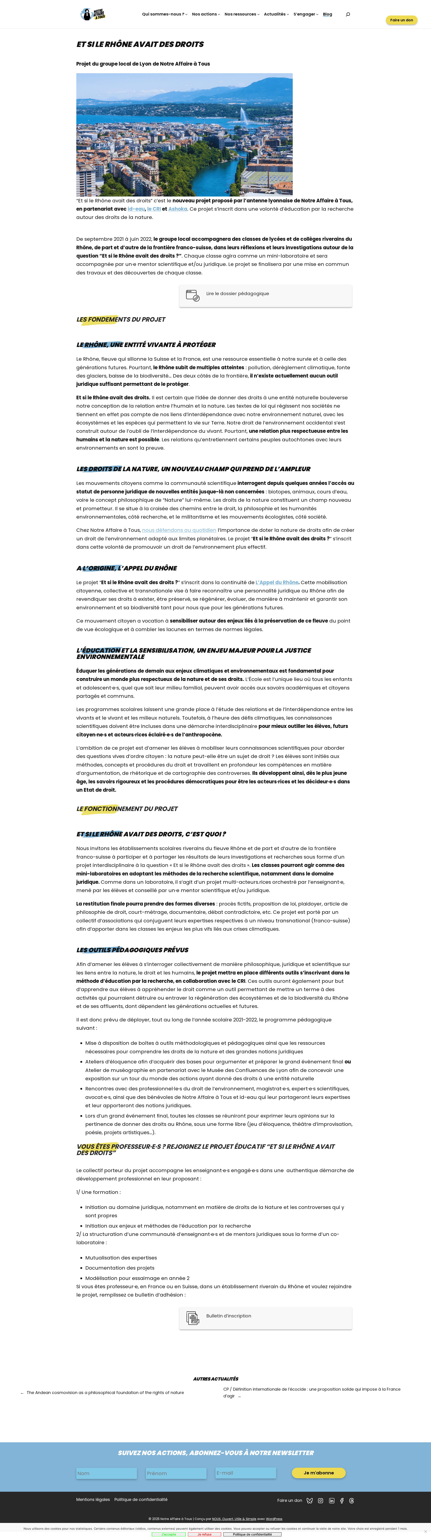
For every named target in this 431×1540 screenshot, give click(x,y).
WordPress (274, 1519)
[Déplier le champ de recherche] (348, 14)
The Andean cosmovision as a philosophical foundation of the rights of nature (105, 1392)
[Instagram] (321, 1500)
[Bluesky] (310, 1500)
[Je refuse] (425, 1531)
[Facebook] (342, 1500)
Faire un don (401, 20)
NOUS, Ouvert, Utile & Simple (234, 1519)
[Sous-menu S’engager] (317, 14)
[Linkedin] (332, 1500)
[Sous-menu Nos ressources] (258, 14)
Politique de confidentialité (252, 1534)
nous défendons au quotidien (179, 530)
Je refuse (204, 1534)
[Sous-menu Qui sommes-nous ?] (186, 14)
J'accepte (168, 1534)
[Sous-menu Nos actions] (219, 14)
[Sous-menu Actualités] (288, 14)
